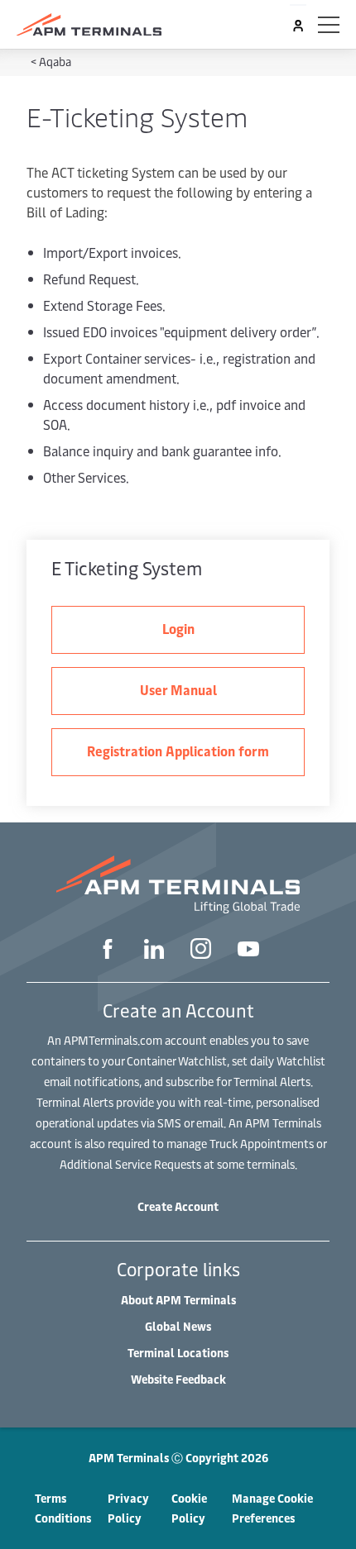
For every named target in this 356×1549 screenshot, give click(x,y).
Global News (178, 1326)
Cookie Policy (189, 1508)
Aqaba (55, 61)
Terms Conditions (63, 1508)
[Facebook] (108, 951)
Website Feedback (178, 1379)
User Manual (178, 689)
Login (178, 628)
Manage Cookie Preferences (272, 1508)
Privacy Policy (128, 1508)
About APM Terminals (178, 1300)
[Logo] (89, 24)
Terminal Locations (178, 1353)
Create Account (178, 1206)
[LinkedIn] (154, 951)
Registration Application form (178, 750)
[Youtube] (248, 950)
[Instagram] (200, 950)
